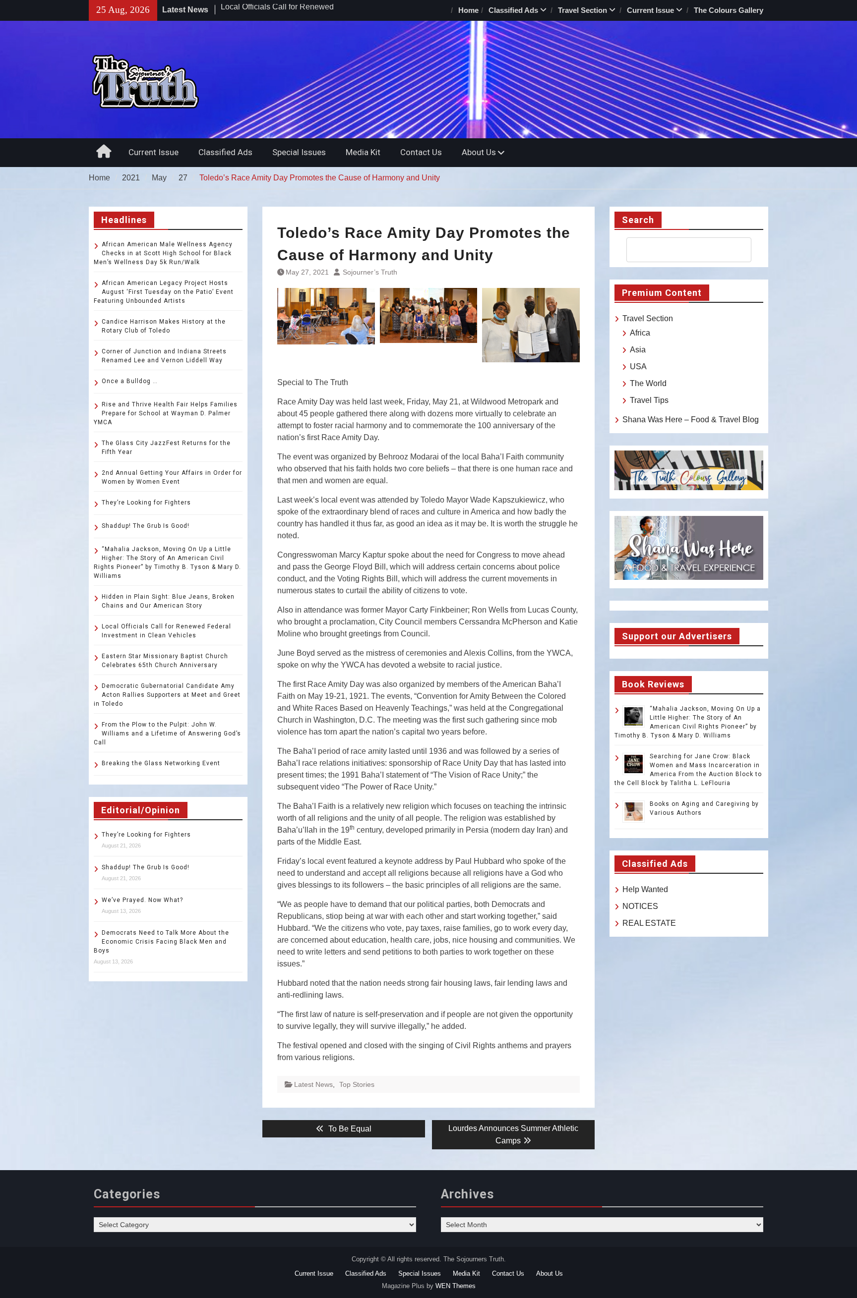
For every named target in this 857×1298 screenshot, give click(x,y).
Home (468, 10)
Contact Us (421, 152)
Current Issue (650, 10)
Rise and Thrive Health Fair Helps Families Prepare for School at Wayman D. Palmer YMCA (166, 413)
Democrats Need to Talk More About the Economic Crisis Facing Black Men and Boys (161, 941)
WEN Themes (455, 1286)
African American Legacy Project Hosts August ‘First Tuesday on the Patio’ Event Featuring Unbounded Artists (164, 292)
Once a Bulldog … (130, 381)
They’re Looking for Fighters (146, 502)
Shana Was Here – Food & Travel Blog (690, 419)
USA (638, 366)
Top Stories (356, 1084)
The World (648, 383)
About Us (479, 152)
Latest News (313, 1084)
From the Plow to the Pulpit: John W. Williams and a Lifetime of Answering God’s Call (167, 733)
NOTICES (640, 906)
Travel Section (582, 10)
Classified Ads (513, 10)
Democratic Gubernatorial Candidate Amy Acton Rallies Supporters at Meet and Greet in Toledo (167, 694)
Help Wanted (645, 889)
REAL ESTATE (649, 923)
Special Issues (299, 152)
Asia (638, 349)
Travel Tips (649, 400)
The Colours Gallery (728, 10)
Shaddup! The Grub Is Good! (145, 525)
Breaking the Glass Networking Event (161, 763)
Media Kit (363, 152)
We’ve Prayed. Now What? (142, 900)
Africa (640, 333)
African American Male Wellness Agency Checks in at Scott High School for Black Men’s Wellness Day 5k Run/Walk (163, 253)
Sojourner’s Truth (370, 272)
